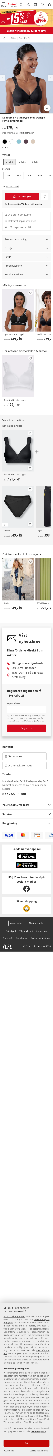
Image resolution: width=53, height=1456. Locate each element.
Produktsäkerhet (14, 265)
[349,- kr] (18, 579)
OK (26, 1443)
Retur (8, 256)
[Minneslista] (42, 4)
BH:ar (13, 38)
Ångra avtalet (16, 923)
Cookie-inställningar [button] (40, 938)
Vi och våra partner (14, 1316)
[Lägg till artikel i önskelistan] (44, 196)
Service (7, 814)
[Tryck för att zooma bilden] (47, 107)
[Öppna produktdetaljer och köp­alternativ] (30, 468)
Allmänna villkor (37, 923)
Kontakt (7, 747)
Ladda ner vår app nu (27, 849)
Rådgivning (9, 823)
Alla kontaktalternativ (20, 765)
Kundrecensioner (14, 274)
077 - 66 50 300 (14, 794)
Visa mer (40, 721)
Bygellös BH (24, 38)
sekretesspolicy (38, 1431)
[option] (4, 141)
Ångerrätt (7, 938)
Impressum (42, 931)
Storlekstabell (12, 186)
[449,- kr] (18, 310)
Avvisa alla (9, 1450)
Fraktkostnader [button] (26, 132)
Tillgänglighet (26, 931)
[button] (3, 4)
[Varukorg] (49, 4)
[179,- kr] (18, 376)
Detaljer (9, 248)
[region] (26, 1379)
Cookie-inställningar (39, 1450)
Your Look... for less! (15, 805)
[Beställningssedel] (35, 4)
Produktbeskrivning (15, 239)
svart (5, 147)
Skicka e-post (16, 757)
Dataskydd (11, 931)
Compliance (21, 938)
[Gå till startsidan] (12, 4)
